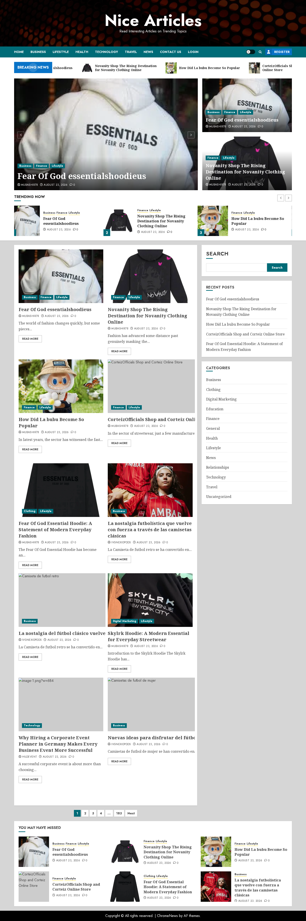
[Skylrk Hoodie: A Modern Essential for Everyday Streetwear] (150, 600)
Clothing (29, 511)
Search (217, 253)
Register (282, 52)
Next (131, 813)
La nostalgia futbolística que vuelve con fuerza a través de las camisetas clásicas (150, 529)
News (148, 52)
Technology (106, 52)
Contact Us (170, 52)
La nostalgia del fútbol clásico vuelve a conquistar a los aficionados (97, 633)
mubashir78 (29, 185)
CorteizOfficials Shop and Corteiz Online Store (260, 221)
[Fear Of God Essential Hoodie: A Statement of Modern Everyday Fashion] (61, 490)
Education (214, 409)
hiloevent (29, 757)
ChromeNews (167, 915)
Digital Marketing (124, 621)
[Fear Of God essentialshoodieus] (106, 134)
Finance (41, 166)
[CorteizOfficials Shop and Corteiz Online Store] (217, 221)
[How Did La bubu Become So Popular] (123, 221)
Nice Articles (153, 20)
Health (81, 52)
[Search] (260, 52)
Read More (30, 339)
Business (38, 52)
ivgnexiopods (121, 542)
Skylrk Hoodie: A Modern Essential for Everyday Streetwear (148, 636)
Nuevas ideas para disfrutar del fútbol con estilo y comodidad (180, 738)
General (213, 428)
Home (19, 52)
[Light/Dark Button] (250, 52)
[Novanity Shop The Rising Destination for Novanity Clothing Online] (29, 221)
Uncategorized (218, 496)
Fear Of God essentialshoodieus (81, 176)
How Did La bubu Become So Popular (168, 221)
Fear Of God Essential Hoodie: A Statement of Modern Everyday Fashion (55, 529)
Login (193, 52)
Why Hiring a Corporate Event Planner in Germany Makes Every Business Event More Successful (58, 744)
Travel (131, 52)
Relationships (217, 467)
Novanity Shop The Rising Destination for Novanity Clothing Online (245, 171)
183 (119, 813)
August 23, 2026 (55, 185)
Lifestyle (61, 52)
